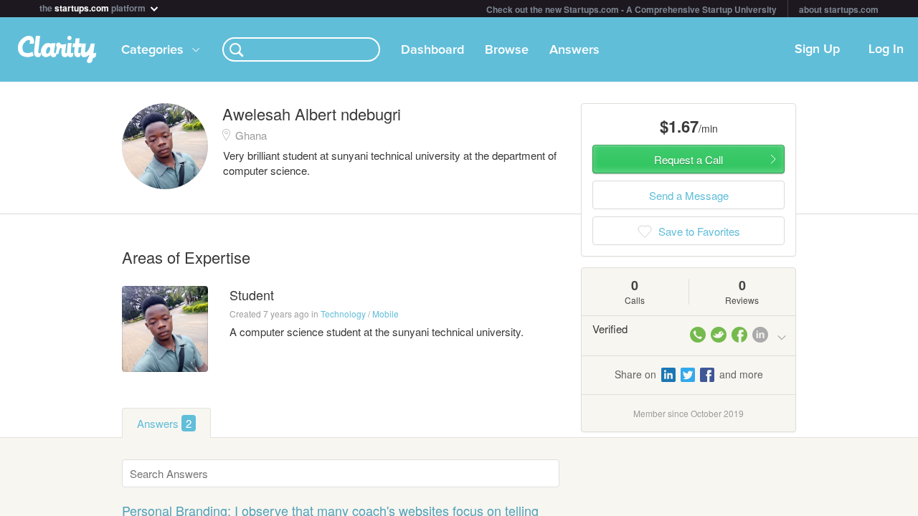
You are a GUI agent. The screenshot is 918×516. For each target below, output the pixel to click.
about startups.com (839, 9)
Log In (886, 49)
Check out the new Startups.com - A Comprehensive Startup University (631, 9)
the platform (93, 6)
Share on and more (689, 374)
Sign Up (817, 49)
